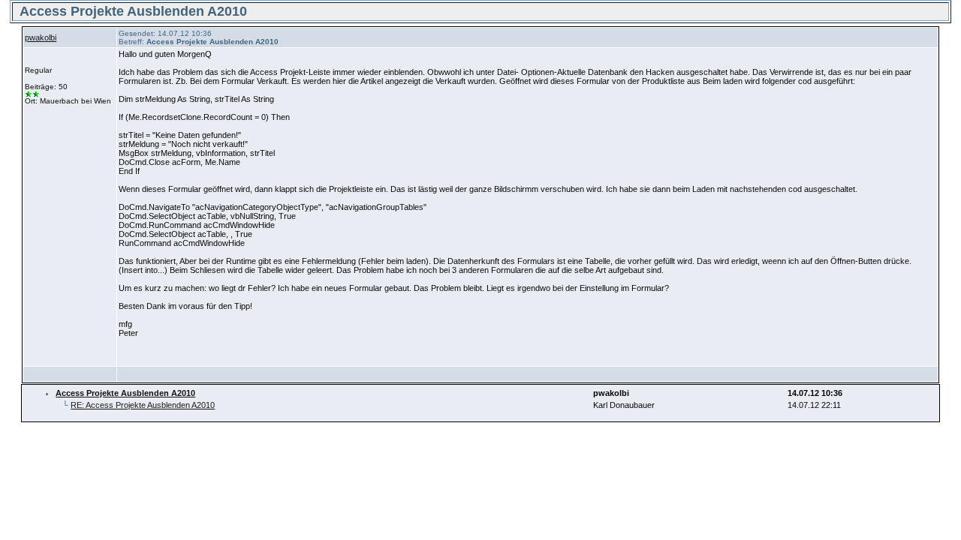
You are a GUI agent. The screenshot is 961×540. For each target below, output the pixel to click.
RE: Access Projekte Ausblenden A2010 (143, 405)
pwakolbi (40, 37)
